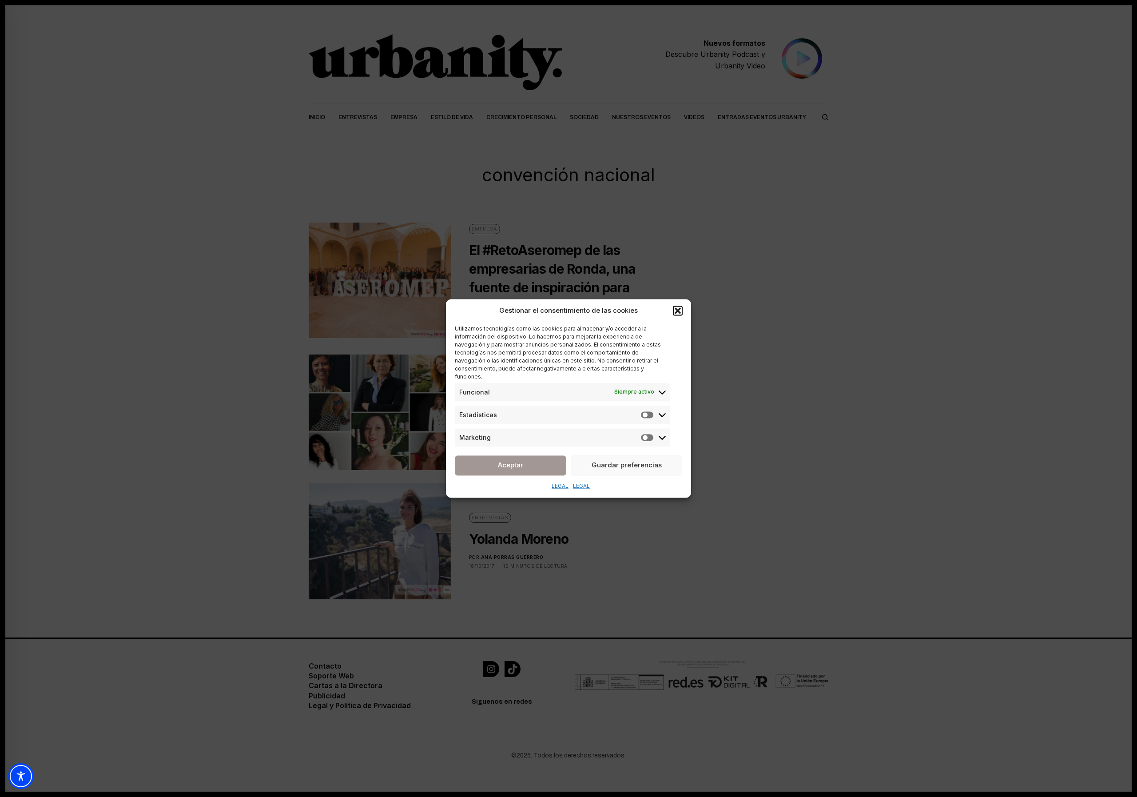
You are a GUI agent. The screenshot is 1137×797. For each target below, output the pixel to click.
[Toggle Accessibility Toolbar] (21, 776)
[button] (677, 311)
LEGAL (560, 485)
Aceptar (510, 465)
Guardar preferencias (627, 465)
